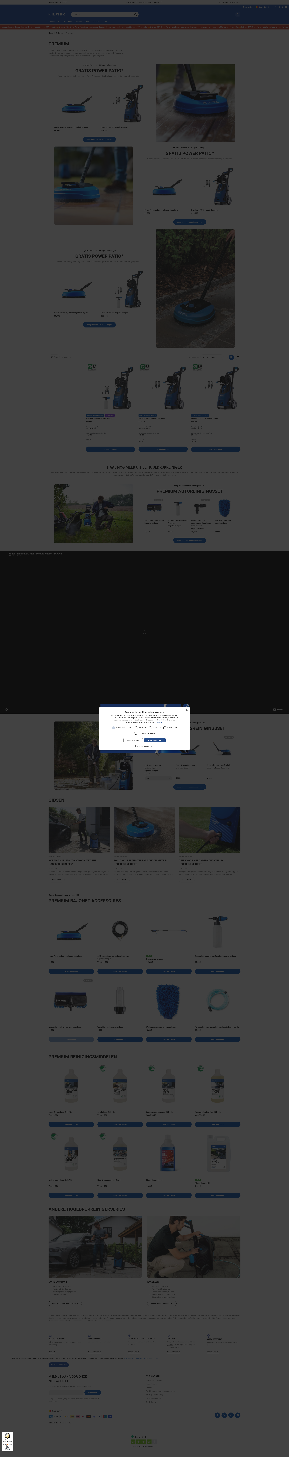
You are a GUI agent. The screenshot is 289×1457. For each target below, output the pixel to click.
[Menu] (11, 1433)
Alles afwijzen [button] (133, 740)
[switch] (7, 1448)
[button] (144, 746)
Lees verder (159, 722)
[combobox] (187, 710)
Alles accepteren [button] (155, 740)
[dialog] (144, 728)
